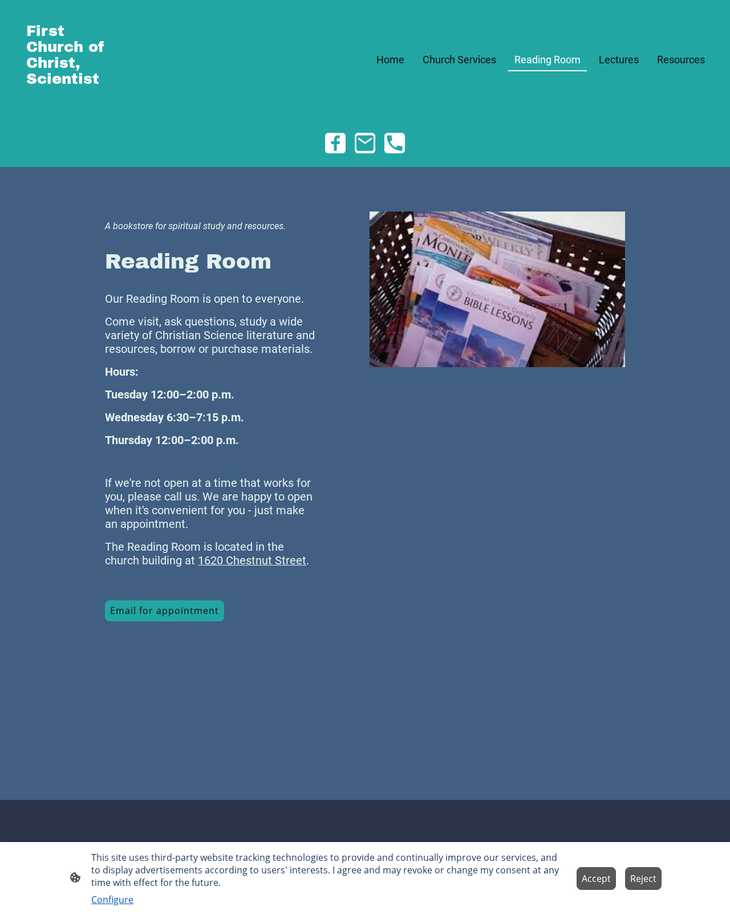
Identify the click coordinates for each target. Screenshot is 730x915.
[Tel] (394, 143)
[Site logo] (68, 104)
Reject (643, 878)
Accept (596, 878)
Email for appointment (164, 610)
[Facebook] (335, 143)
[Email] (365, 143)
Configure (112, 899)
